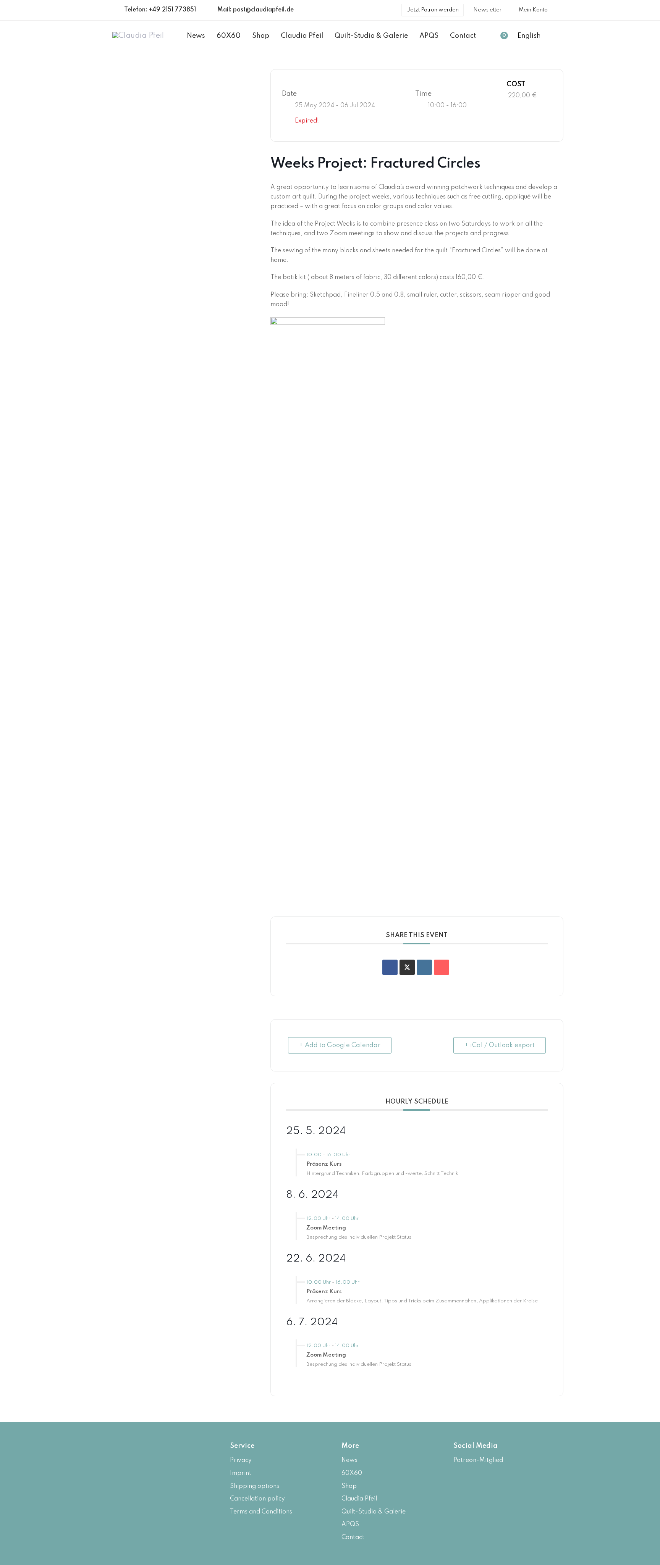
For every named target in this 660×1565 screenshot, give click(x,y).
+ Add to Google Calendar (339, 1045)
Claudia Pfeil (359, 1499)
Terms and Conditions (261, 1512)
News (349, 1460)
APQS (350, 1524)
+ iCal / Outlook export (499, 1045)
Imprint (240, 1473)
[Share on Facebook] (390, 967)
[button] (533, 36)
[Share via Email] (441, 967)
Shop (349, 1486)
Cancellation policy (257, 1499)
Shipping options (254, 1486)
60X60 (351, 1473)
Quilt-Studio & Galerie (373, 1512)
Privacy (241, 1460)
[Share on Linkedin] (424, 967)
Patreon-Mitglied (478, 1460)
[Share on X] (407, 967)
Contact (352, 1537)
